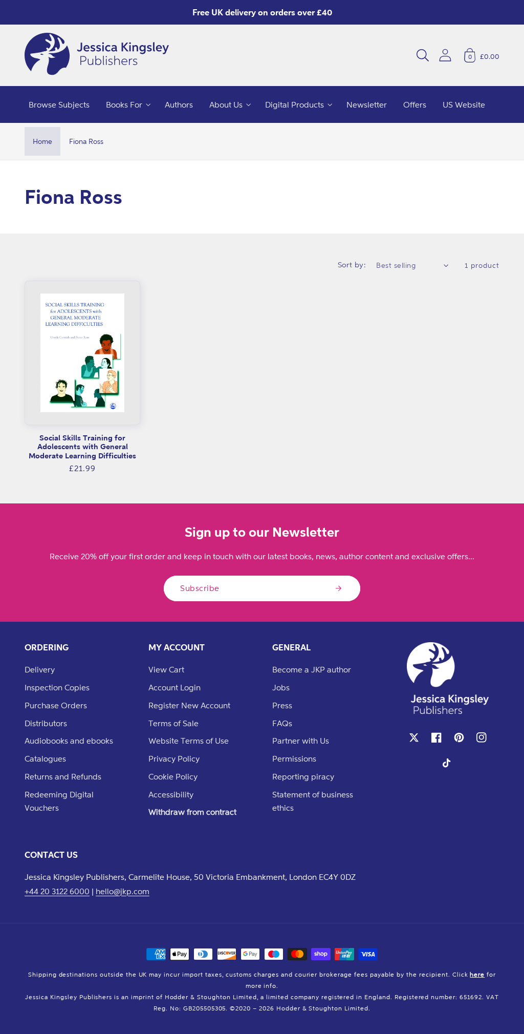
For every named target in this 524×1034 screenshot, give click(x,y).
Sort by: (352, 264)
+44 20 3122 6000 (57, 891)
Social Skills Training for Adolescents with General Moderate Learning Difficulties (82, 446)
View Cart (166, 669)
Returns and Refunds (63, 776)
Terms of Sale (173, 723)
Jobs (281, 687)
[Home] (97, 55)
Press (282, 705)
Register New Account (189, 705)
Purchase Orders (56, 705)
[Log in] (445, 55)
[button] (422, 55)
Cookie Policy (173, 776)
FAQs (282, 723)
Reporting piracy (303, 776)
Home (42, 141)
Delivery (40, 669)
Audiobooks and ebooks (69, 740)
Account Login (174, 687)
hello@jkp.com (122, 891)
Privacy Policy (174, 758)
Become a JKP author (311, 669)
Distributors (46, 723)
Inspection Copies (57, 687)
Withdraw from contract (192, 811)
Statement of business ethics (312, 801)
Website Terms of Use (188, 740)
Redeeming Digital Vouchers (59, 801)
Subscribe (200, 588)
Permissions (294, 758)
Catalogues (45, 758)
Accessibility (170, 794)
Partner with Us (300, 740)
